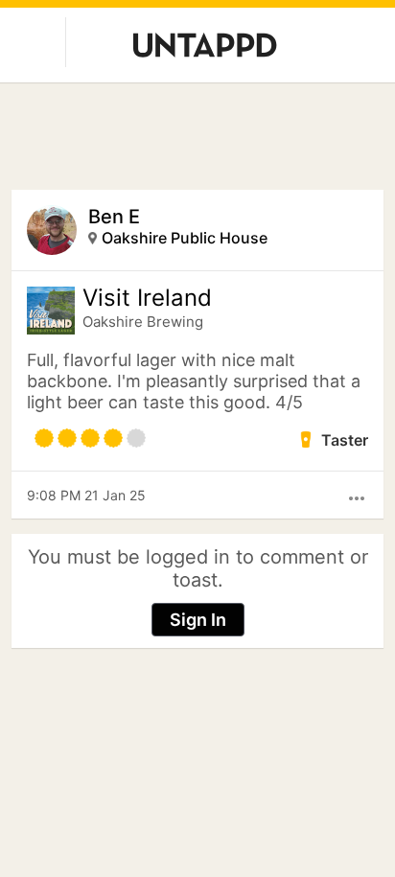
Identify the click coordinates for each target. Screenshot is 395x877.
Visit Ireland (147, 298)
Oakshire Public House (184, 237)
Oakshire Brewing (142, 321)
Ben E (114, 216)
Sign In (198, 620)
